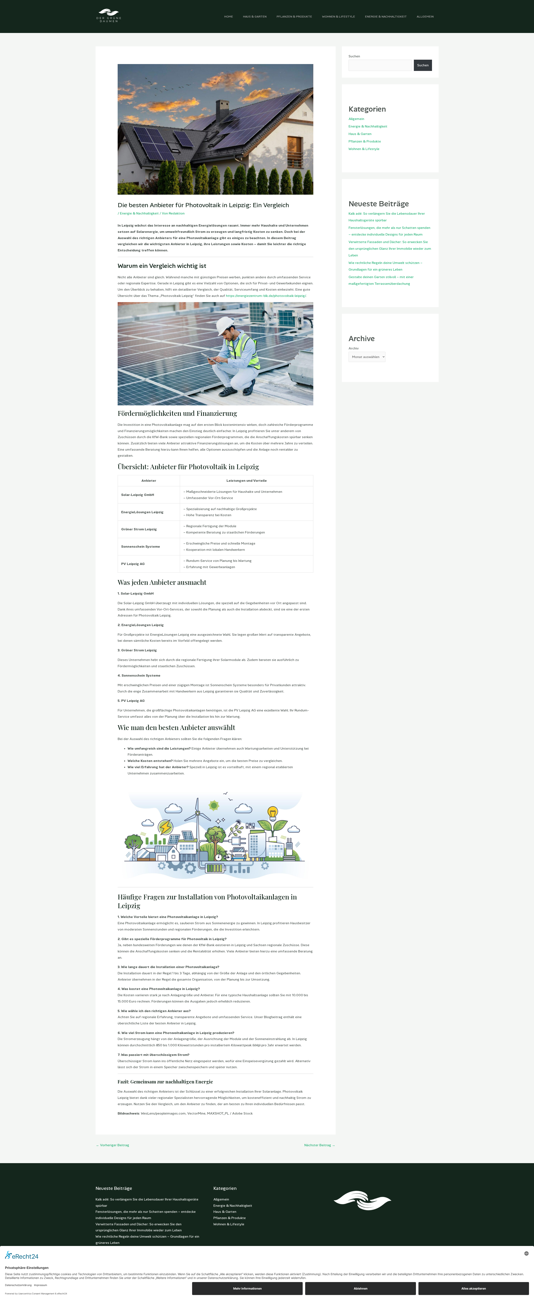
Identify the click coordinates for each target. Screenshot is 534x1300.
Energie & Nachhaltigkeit (386, 16)
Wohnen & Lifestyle (338, 16)
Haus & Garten (255, 16)
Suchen (354, 56)
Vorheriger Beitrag (112, 1145)
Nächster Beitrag (319, 1145)
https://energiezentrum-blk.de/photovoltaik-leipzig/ (266, 296)
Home (228, 16)
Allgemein (425, 16)
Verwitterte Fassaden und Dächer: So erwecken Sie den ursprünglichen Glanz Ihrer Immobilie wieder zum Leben (390, 248)
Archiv (354, 348)
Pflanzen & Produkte (294, 16)
